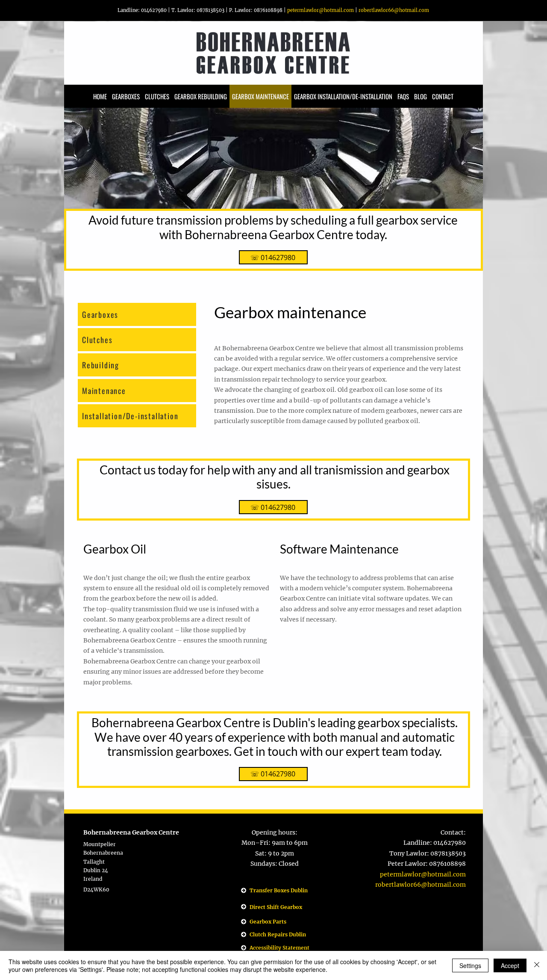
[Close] (537, 965)
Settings (470, 965)
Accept (510, 965)
